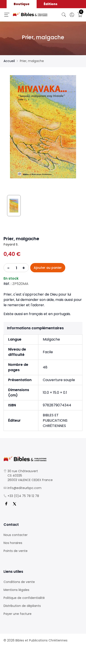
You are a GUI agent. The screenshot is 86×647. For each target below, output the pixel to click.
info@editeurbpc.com (24, 488)
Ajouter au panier (48, 267)
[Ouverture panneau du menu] (7, 14)
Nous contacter (16, 535)
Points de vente (16, 551)
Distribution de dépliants (22, 606)
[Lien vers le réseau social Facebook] (6, 504)
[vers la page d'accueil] (43, 459)
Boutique (22, 4)
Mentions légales (16, 590)
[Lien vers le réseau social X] (14, 504)
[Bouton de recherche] (64, 15)
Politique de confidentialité (24, 598)
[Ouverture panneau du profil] (71, 14)
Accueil (9, 61)
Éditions (50, 4)
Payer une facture (18, 614)
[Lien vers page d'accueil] (30, 14)
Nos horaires (13, 543)
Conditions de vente (19, 582)
